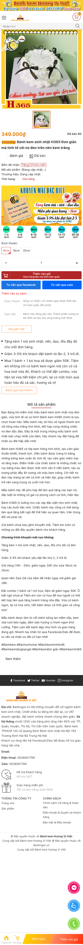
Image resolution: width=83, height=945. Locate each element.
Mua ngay (38, 939)
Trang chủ (7, 803)
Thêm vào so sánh (14, 293)
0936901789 (26, 757)
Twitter (34, 680)
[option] (41, 70)
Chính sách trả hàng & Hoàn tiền (61, 805)
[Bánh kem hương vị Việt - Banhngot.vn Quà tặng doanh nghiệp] (20, 17)
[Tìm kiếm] (78, 26)
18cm (16, 250)
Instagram (67, 680)
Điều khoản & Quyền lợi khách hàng (62, 815)
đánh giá (16, 156)
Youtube (50, 680)
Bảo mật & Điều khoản (57, 822)
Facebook (19, 680)
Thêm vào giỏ (41, 275)
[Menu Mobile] (4, 17)
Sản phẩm (7, 808)
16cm (6, 250)
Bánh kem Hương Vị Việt (35, 840)
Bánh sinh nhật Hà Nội (55, 731)
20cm (26, 250)
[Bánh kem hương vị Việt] (41, 5)
